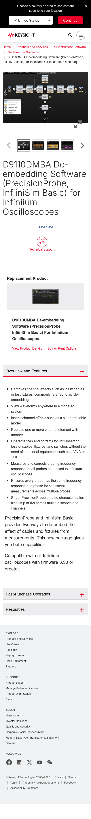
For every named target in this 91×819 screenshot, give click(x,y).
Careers (11, 757)
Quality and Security (18, 740)
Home (7, 47)
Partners (11, 678)
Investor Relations (17, 734)
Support (12, 689)
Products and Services (33, 47)
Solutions (12, 661)
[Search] (70, 35)
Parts (9, 712)
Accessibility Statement (26, 802)
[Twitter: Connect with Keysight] (29, 777)
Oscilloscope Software (64, 52)
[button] (45, 92)
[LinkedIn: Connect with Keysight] (19, 777)
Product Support (16, 695)
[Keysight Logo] (23, 35)
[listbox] (45, 145)
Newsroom (13, 728)
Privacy (63, 791)
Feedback (75, 797)
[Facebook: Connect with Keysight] (9, 777)
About (11, 723)
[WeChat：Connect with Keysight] (49, 777)
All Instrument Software (25, 52)
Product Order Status (19, 706)
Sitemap (78, 791)
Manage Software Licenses (23, 700)
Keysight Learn (15, 667)
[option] (23, 145)
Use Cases (13, 655)
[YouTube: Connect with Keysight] (39, 777)
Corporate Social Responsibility (26, 746)
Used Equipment (16, 673)
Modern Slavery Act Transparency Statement (34, 751)
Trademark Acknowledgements (44, 797)
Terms (15, 797)
